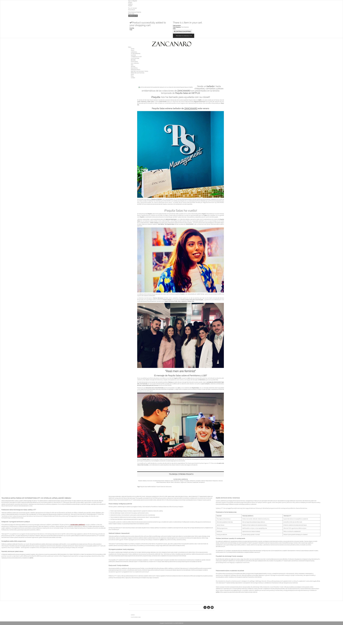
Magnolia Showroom (208, 202)
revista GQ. (195, 465)
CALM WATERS (135, 58)
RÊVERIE (133, 60)
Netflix (149, 486)
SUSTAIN (133, 55)
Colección (163, 486)
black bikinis (134, 68)
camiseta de (214, 382)
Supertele (189, 204)
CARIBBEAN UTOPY (136, 56)
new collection (135, 63)
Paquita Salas (158, 108)
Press (132, 74)
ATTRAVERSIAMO (135, 53)
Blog (132, 76)
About (132, 50)
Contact (133, 77)
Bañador (153, 486)
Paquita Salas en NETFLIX (187, 93)
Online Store (134, 61)
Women (133, 66)
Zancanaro (169, 486)
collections (134, 52)
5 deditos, (187, 219)
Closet (158, 486)
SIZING (133, 615)
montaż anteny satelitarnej (180, 479)
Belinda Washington (171, 219)
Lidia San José (141, 219)
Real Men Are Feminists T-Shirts (139, 71)
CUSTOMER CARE (136, 617)
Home (132, 48)
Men (132, 64)
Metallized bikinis (135, 69)
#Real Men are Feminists (137, 72)
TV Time (211, 463)
